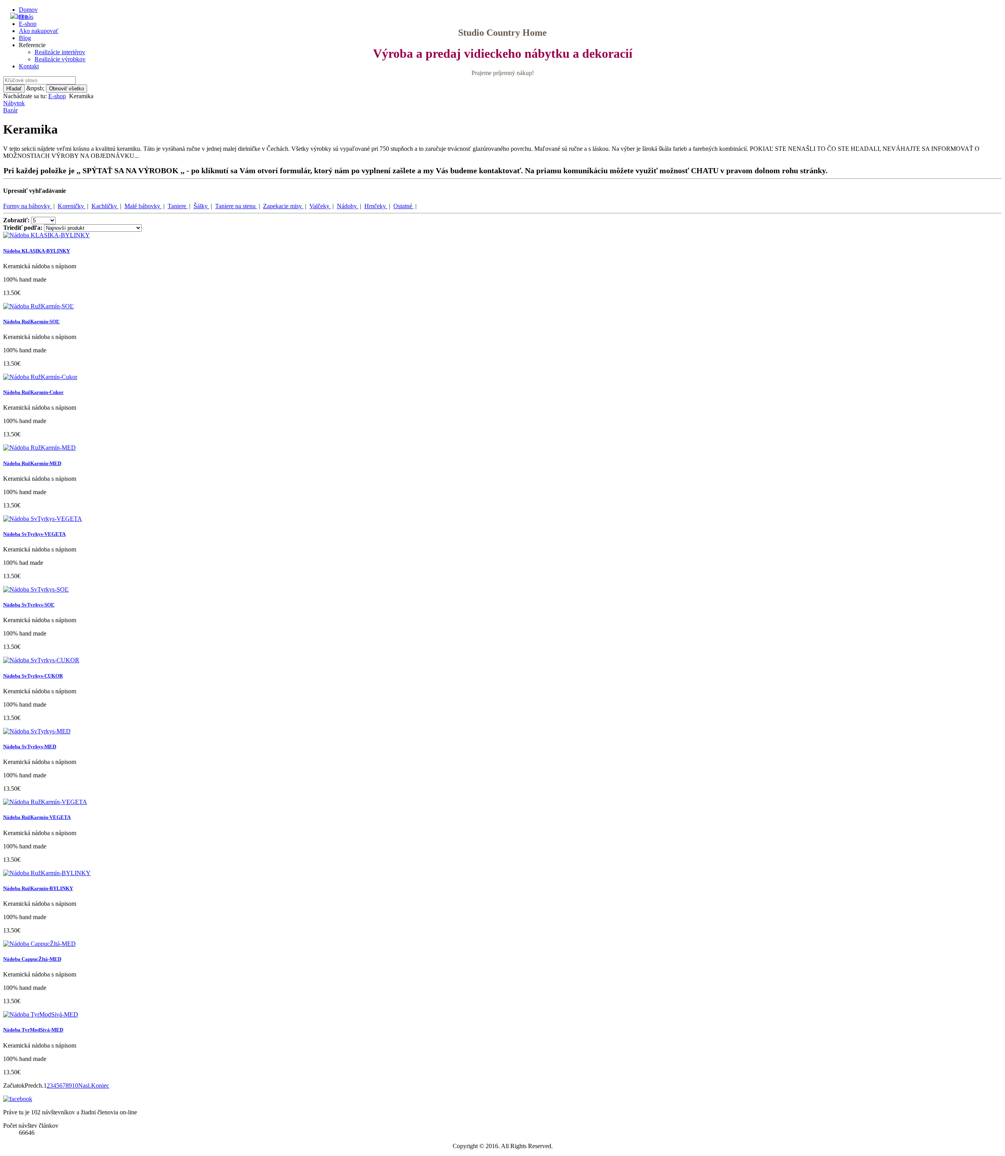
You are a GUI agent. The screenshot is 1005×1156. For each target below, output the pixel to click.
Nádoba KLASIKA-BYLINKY (36, 251)
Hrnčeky (375, 206)
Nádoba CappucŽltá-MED (32, 959)
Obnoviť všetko (66, 89)
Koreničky (72, 206)
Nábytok (14, 103)
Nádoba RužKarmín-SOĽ (31, 321)
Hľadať (14, 89)
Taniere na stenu (236, 206)
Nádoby (347, 206)
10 (75, 1085)
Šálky (201, 206)
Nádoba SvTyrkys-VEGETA (34, 534)
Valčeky (320, 206)
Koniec (100, 1085)
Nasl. (84, 1085)
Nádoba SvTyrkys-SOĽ (29, 605)
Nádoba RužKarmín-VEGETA (37, 817)
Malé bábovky (143, 206)
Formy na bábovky (27, 206)
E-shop (57, 96)
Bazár (10, 110)
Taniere (178, 206)
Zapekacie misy (283, 206)
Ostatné (403, 206)
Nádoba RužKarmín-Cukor (33, 392)
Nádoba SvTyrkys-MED (29, 746)
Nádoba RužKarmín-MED (32, 463)
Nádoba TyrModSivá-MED (33, 1030)
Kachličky (105, 206)
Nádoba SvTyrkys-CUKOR (33, 676)
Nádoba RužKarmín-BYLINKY (38, 888)
